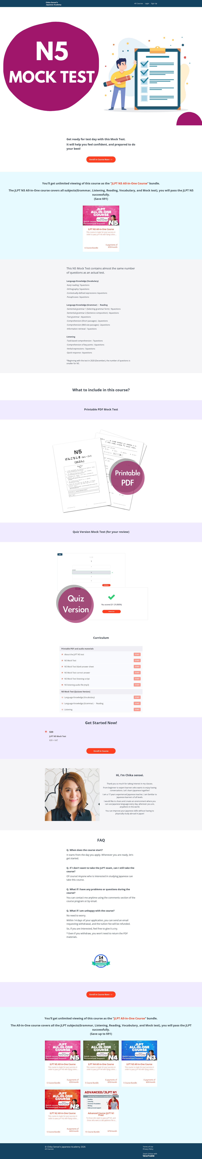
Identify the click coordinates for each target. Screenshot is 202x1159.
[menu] (144, 3)
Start (137, 654)
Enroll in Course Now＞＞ (101, 159)
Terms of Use (148, 1147)
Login (147, 3)
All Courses (138, 3)
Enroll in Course (101, 751)
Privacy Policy (148, 1149)
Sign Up (154, 3)
